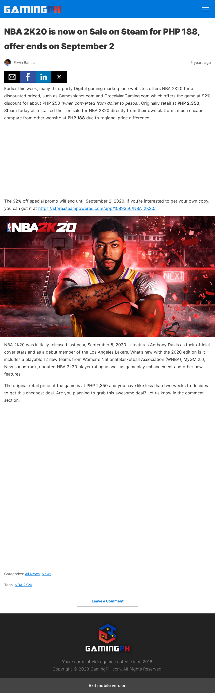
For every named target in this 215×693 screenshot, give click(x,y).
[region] (107, 158)
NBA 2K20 (23, 585)
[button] (12, 77)
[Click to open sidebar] (205, 6)
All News (32, 574)
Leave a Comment (107, 601)
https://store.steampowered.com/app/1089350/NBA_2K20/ (96, 208)
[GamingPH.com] (56, 9)
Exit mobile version (108, 685)
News (46, 574)
